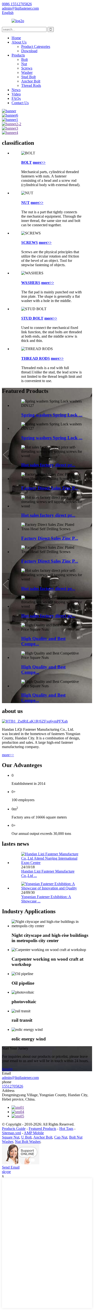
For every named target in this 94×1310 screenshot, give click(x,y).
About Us (19, 42)
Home (16, 38)
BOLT (26, 162)
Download (29, 51)
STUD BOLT (32, 318)
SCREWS (29, 242)
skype (6, 1172)
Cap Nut (60, 1137)
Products (18, 55)
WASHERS (30, 283)
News (16, 90)
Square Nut (10, 1137)
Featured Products (42, 1129)
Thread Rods (31, 85)
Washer (27, 72)
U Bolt (26, 1137)
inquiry (7, 1069)
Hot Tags (66, 1129)
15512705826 (12, 1086)
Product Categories (35, 46)
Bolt (24, 59)
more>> (39, 162)
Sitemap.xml (11, 1133)
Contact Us (20, 103)
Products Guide (14, 1129)
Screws (26, 68)
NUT (25, 203)
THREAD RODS (35, 358)
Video (16, 94)
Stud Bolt (28, 77)
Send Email (11, 1167)
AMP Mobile (34, 1133)
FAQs (16, 98)
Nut (24, 64)
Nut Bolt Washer (27, 1142)
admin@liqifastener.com (20, 1078)
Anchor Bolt (30, 81)
